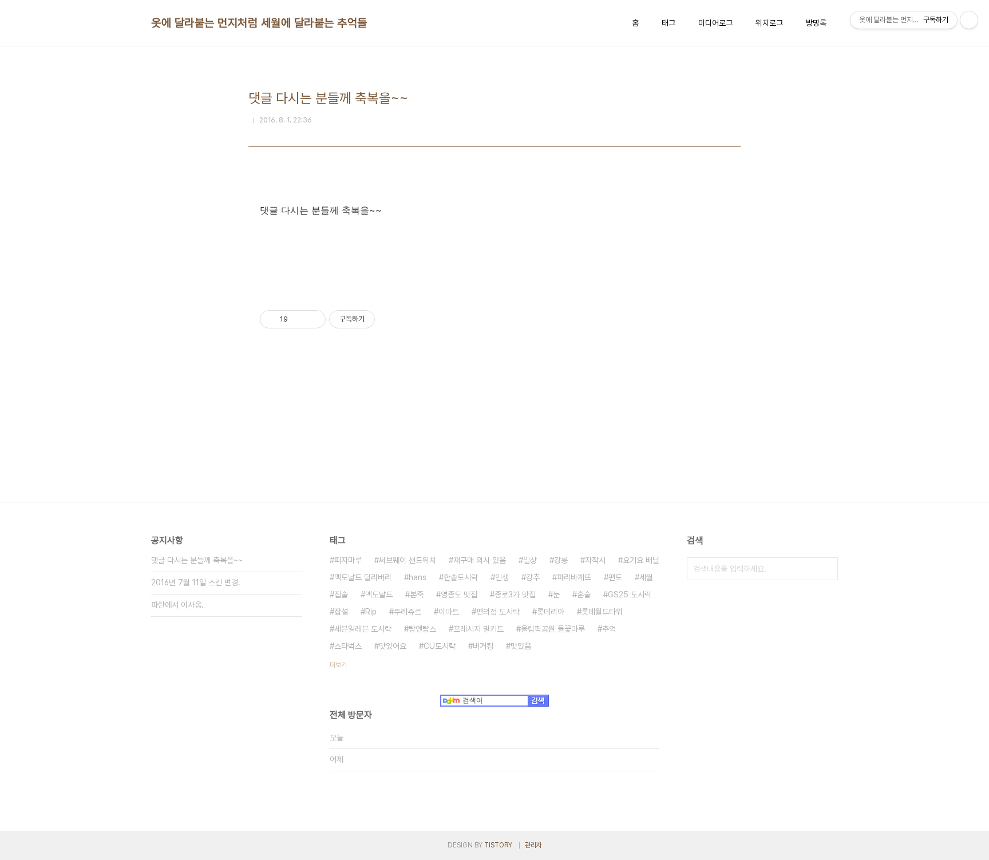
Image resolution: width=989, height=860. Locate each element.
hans (417, 577)
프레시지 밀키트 (478, 628)
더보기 (338, 665)
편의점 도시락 (498, 611)
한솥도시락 (461, 577)
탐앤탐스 (422, 628)
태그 (668, 22)
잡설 (341, 611)
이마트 (448, 611)
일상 (530, 560)
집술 (341, 594)
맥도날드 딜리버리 (362, 577)
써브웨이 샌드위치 (407, 560)
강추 (533, 577)
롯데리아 (550, 611)
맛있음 (521, 646)
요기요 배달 (641, 560)
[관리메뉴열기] (969, 20)
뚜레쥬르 (407, 611)
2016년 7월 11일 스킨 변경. (195, 582)
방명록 (816, 22)
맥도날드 (379, 594)
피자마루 (348, 560)
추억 (609, 628)
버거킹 (483, 646)
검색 (826, 569)
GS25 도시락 (629, 594)
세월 (646, 577)
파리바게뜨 (574, 577)
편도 (615, 577)
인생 (502, 577)
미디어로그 (715, 22)
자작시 (595, 560)
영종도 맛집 (459, 594)
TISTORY (498, 845)
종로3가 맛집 (515, 594)
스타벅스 (348, 646)
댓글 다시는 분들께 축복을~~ (197, 560)
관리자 (533, 845)
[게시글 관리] (313, 319)
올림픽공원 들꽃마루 (553, 628)
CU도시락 (440, 646)
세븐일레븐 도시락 (362, 628)
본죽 (417, 594)
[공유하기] (298, 319)
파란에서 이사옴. (177, 604)
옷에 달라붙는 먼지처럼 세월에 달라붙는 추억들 (259, 23)
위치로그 (769, 22)
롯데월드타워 (602, 611)
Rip (371, 611)
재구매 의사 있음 (479, 560)
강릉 (561, 560)
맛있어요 (392, 646)
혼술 (584, 594)
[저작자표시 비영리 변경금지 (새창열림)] (390, 319)
